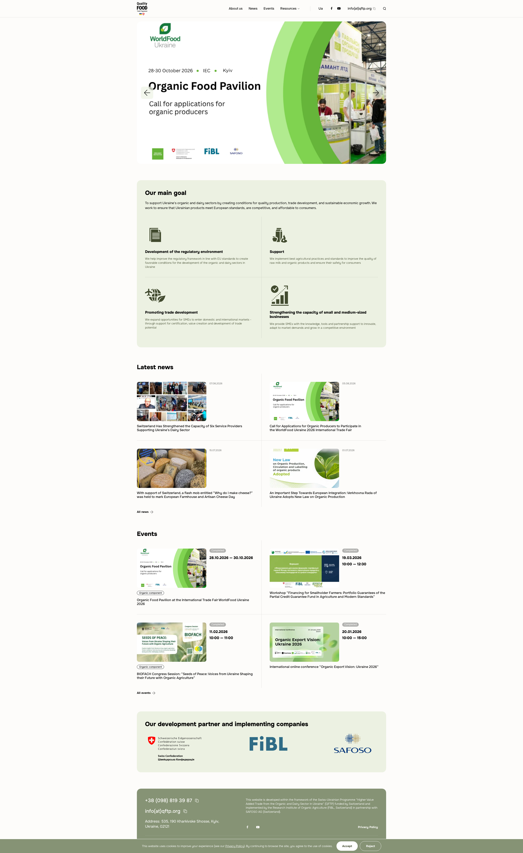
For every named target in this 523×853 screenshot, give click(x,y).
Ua (320, 8)
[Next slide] (376, 93)
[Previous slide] (147, 93)
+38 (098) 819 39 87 (168, 801)
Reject (370, 846)
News (253, 8)
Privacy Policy (368, 827)
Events (269, 8)
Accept (347, 846)
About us (236, 8)
